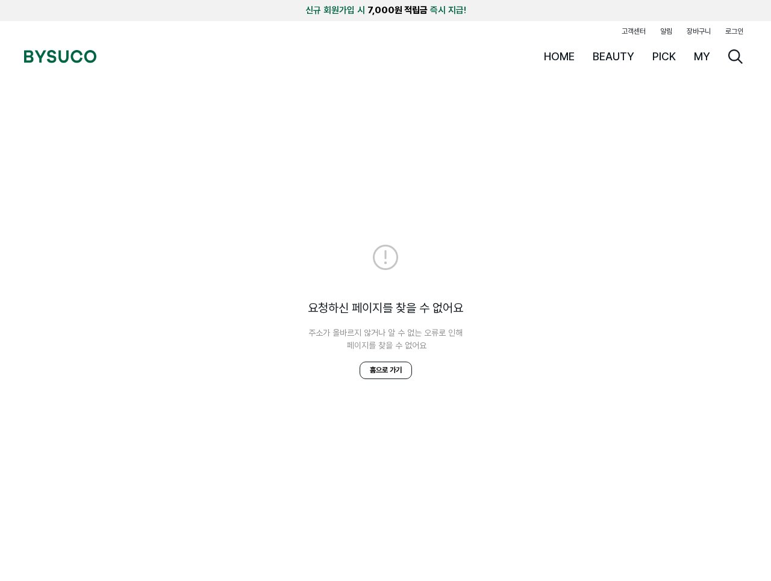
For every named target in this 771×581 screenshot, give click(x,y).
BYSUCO (60, 56)
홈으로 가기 (386, 370)
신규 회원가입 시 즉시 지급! (385, 10)
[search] (735, 56)
